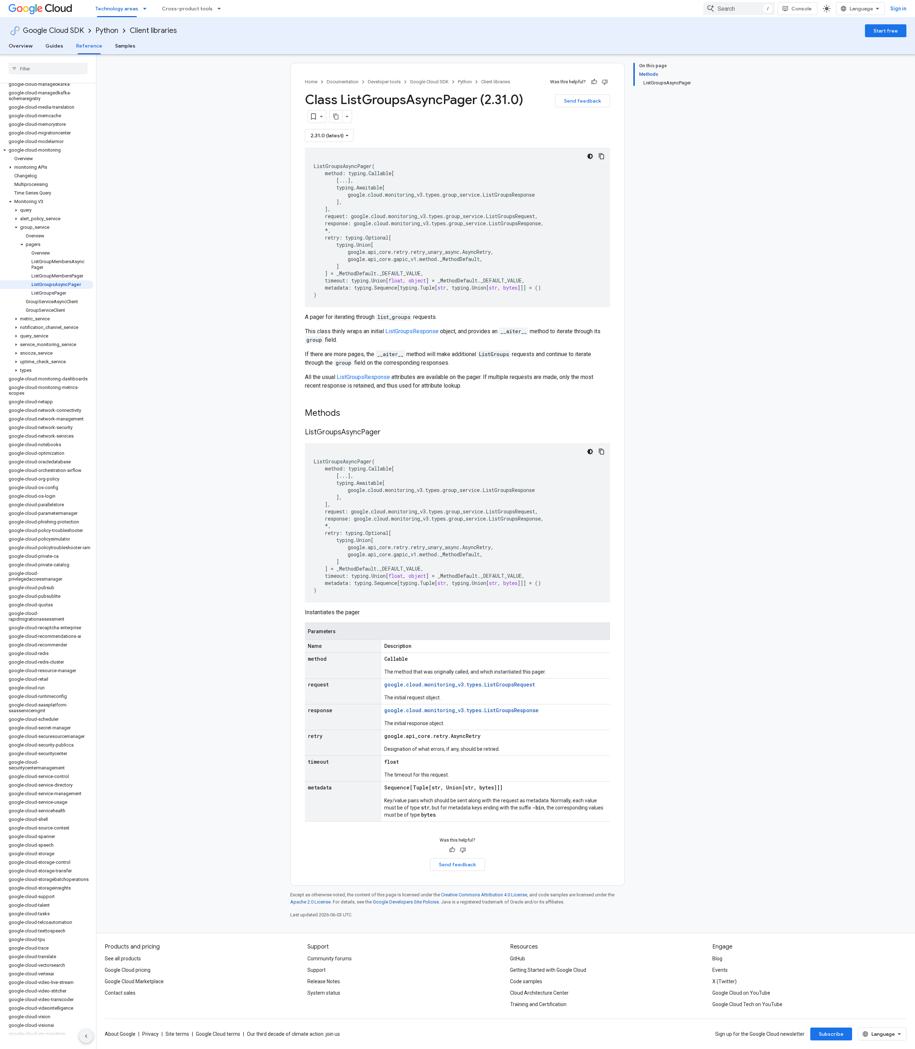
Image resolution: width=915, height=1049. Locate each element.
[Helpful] (594, 82)
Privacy (150, 1034)
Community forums (329, 958)
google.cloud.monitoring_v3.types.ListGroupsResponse (461, 710)
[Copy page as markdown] (336, 116)
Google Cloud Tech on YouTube (747, 1004)
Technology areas (116, 8)
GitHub (517, 958)
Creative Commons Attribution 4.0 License (484, 894)
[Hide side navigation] (86, 1036)
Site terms (177, 1034)
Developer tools (384, 81)
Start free (886, 31)
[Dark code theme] (590, 156)
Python (106, 30)
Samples (125, 46)
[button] (46, 150)
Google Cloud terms (218, 1034)
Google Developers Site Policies (406, 902)
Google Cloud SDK (53, 30)
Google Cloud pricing (127, 970)
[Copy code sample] (601, 156)
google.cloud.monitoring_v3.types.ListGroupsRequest (459, 684)
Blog (717, 958)
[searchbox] (48, 68)
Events (720, 970)
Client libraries (153, 30)
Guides (54, 46)
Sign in (898, 8)
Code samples (526, 981)
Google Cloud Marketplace (134, 981)
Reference (89, 46)
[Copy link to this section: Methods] (349, 413)
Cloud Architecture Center (539, 993)
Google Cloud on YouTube (741, 993)
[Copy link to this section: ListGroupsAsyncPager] (388, 432)
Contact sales (120, 993)
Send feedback (582, 101)
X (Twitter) (724, 981)
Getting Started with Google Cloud (548, 970)
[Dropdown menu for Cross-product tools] (221, 8)
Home (311, 81)
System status (323, 993)
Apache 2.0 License (310, 902)
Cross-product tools (187, 8)
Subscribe (831, 1034)
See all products (123, 958)
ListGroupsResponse (412, 331)
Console (801, 8)
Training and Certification (538, 1004)
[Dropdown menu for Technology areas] (146, 8)
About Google (120, 1034)
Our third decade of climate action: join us (293, 1034)
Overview (21, 46)
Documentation (342, 81)
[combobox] (739, 8)
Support (316, 970)
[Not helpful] (604, 82)
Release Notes (323, 981)
